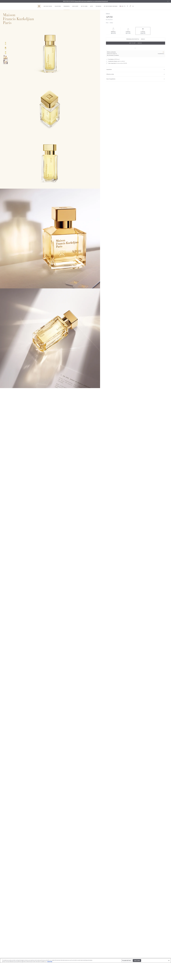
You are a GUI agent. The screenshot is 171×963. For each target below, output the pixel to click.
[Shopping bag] (133, 6)
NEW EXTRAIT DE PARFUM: (85, 1)
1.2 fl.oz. (143, 32)
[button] (135, 39)
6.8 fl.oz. (113, 32)
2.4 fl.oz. (128, 32)
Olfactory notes (110, 74)
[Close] (167, 1)
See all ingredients (110, 79)
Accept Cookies (137, 960)
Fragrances (108, 13)
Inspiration (109, 69)
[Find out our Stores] (127, 6)
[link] (57, 6)
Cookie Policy (49, 961)
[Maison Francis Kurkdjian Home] (39, 6)
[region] (85, 960)
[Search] (124, 6)
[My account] (130, 6)
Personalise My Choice (126, 960)
